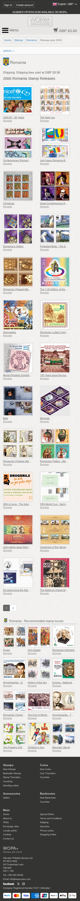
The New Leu (47, 117)
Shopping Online (48, 834)
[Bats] (20, 401)
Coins (44, 765)
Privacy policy (47, 830)
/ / (66, 4)
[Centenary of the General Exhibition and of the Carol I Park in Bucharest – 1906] (57, 530)
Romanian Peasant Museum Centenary (25, 289)
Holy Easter (34, 650)
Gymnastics (9, 332)
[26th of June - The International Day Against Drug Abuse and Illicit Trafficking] (20, 487)
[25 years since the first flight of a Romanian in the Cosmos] (20, 573)
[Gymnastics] (20, 315)
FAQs (6, 822)
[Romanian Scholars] (63, 636)
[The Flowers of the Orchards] (14, 733)
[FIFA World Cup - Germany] (57, 487)
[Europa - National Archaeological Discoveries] (63, 668)
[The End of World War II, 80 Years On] (39, 701)
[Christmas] (20, 186)
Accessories (11, 793)
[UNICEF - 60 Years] (20, 100)
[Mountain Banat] (63, 733)
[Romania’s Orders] (20, 229)
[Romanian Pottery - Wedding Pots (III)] (57, 444)
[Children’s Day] (39, 733)
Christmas (8, 203)
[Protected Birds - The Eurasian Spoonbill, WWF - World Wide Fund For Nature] (57, 229)
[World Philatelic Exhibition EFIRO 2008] (20, 358)
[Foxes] (14, 636)
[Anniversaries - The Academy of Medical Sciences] (63, 701)
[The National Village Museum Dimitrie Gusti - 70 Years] (57, 573)
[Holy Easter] (39, 636)
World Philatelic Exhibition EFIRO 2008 (25, 375)
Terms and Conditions (51, 818)
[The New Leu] (57, 100)
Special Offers (47, 814)
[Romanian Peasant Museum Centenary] (20, 272)
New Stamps (9, 769)
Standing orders (11, 785)
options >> (9, 50)
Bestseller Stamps (12, 773)
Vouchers (44, 826)
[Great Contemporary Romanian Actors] (57, 186)
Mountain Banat (61, 747)
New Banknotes (48, 797)
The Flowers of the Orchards (18, 747)
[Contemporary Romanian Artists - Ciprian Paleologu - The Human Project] (20, 143)
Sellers (6, 797)
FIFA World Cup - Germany (55, 504)
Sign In (8, 5)
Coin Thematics (48, 773)
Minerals (45, 418)
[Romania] (6, 61)
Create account (24, 5)
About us (7, 818)
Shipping (44, 822)
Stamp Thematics (12, 777)
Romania (31, 40)
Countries (8, 781)
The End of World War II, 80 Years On (48, 715)
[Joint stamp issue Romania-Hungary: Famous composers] (20, 530)
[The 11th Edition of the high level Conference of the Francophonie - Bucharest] (57, 272)
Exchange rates (11, 826)
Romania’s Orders (13, 246)
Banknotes (47, 793)
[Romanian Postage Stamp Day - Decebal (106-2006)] (20, 444)
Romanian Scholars (63, 650)
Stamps (19, 40)
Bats (5, 418)
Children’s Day (36, 747)
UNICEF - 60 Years (13, 117)
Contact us (8, 838)
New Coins (45, 769)
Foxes (6, 650)
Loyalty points (10, 830)
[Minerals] (57, 401)
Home (7, 40)
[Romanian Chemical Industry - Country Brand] (14, 701)
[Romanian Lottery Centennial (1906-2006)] (57, 315)
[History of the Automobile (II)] (39, 668)
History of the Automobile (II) (43, 682)
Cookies (7, 834)
